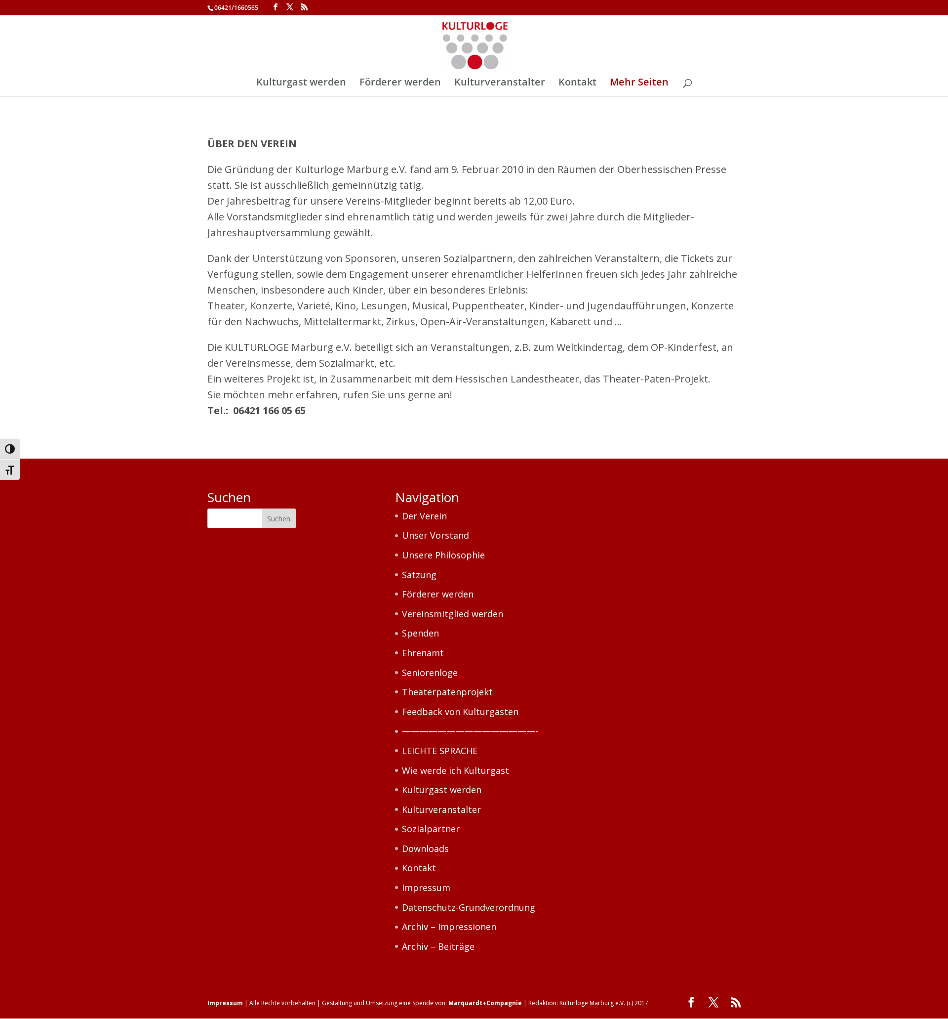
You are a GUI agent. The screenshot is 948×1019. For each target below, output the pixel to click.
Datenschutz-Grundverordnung (468, 907)
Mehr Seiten (639, 83)
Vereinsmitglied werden (452, 614)
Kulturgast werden (301, 83)
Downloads (425, 848)
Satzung (419, 575)
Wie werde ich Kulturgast (455, 770)
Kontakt (577, 83)
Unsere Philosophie (443, 555)
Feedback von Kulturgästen (460, 712)
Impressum (426, 887)
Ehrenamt (423, 653)
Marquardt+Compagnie (485, 1003)
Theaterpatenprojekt (447, 692)
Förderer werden (400, 83)
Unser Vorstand (435, 535)
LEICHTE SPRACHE (439, 751)
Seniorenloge (430, 673)
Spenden (420, 633)
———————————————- (470, 731)
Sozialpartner (431, 829)
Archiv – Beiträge (438, 946)
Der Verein (424, 516)
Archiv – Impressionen (449, 927)
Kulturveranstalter (499, 83)
